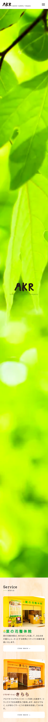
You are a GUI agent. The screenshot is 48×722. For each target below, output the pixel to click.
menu (43, 4)
